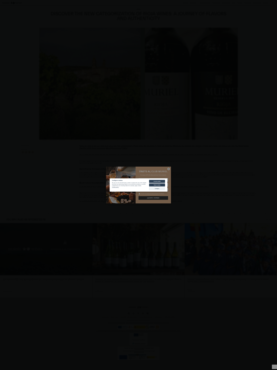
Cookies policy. (115, 187)
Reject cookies (157, 185)
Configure (157, 188)
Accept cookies (157, 181)
